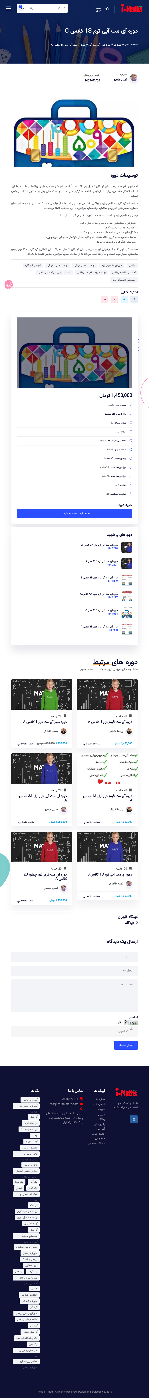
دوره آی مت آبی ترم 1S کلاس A (101, 561)
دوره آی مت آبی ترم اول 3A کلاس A (99, 545)
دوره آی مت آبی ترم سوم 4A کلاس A (99, 594)
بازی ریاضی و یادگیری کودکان (29, 1154)
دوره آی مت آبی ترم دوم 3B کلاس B (99, 578)
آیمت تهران (31, 1142)
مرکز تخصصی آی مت (28, 1194)
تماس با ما (99, 1104)
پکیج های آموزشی (99, 1126)
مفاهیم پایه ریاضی (27, 1320)
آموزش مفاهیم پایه (112, 265)
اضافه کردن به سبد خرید (75, 513)
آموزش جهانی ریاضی (26, 1313)
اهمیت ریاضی (30, 1148)
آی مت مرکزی (30, 1332)
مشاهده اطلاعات (93, 744)
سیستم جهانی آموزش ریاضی (29, 1236)
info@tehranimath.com (63, 1104)
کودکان (33, 1307)
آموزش (33, 1326)
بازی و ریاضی (30, 1165)
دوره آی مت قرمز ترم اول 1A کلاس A (107, 798)
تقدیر (19, 1188)
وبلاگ (101, 1119)
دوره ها (101, 1109)
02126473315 (69, 1099)
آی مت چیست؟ (29, 1129)
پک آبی (33, 1182)
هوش (34, 1289)
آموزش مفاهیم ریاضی (124, 273)
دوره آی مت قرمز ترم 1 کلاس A (110, 722)
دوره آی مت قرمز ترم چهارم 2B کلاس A (45, 877)
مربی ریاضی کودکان (26, 1247)
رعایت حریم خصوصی (98, 1136)
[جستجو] (31, 9)
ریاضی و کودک (29, 1259)
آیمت (34, 1135)
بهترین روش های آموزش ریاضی (28, 1278)
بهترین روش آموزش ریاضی (91, 273)
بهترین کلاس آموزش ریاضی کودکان (26, 1171)
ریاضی (132, 265)
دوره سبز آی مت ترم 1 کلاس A (45, 722)
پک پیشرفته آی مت (26, 1338)
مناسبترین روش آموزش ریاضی (54, 273)
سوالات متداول (96, 1143)
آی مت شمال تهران (84, 265)
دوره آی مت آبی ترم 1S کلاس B (109, 875)
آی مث (33, 1205)
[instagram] (134, 1119)
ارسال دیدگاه (126, 1045)
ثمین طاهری (120, 80)
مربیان (101, 1114)
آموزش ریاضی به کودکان (28, 1106)
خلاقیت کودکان (29, 1295)
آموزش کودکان (33, 265)
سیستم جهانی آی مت (124, 280)
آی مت (33, 1117)
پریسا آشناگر (116, 731)
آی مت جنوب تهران (57, 265)
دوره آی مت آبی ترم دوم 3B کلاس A (99, 627)
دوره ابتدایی (31, 1265)
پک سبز (19, 1182)
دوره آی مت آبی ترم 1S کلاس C (101, 610)
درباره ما (100, 1099)
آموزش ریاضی (30, 1100)
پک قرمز (33, 1188)
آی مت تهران (30, 1123)
